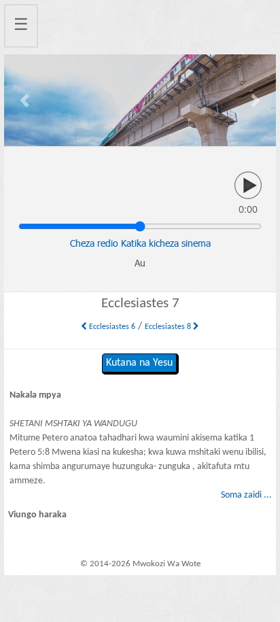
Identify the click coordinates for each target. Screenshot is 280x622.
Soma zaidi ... (246, 495)
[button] (24, 100)
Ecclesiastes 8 (169, 327)
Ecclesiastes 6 (111, 327)
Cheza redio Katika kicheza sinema (140, 243)
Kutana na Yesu (139, 363)
